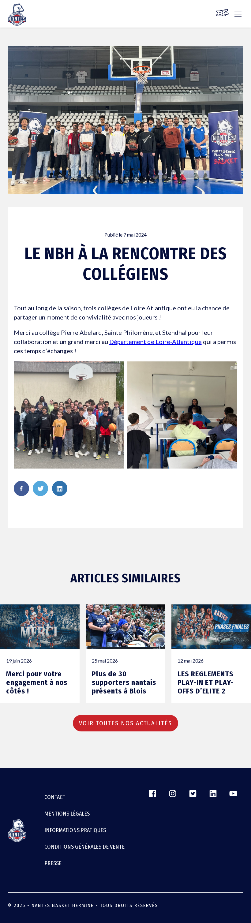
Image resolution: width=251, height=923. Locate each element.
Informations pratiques (75, 830)
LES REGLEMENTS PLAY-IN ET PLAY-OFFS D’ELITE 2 (206, 682)
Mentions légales (67, 813)
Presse (53, 863)
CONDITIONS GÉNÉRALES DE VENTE (84, 846)
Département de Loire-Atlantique (155, 341)
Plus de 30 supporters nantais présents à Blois (124, 682)
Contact (54, 797)
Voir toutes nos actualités (125, 723)
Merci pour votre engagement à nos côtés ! (36, 682)
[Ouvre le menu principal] (238, 17)
